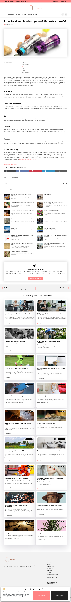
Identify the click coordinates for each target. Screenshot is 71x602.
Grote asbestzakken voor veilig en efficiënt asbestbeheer (16, 506)
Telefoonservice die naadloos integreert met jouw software (18, 396)
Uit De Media (11, 14)
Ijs (22, 66)
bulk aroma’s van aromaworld (27, 159)
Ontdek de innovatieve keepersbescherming (16, 368)
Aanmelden (49, 570)
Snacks (23, 68)
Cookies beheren (60, 595)
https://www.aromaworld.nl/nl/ (12, 164)
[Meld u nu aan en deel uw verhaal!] (35, 265)
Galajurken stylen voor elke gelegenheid (19, 251)
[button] (67, 589)
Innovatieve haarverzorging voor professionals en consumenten (50, 479)
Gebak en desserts (26, 64)
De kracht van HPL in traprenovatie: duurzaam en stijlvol (18, 424)
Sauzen (23, 70)
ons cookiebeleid (13, 597)
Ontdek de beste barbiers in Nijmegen (15, 341)
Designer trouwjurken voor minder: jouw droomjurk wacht (51, 396)
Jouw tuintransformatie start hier (46, 423)
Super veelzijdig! (26, 72)
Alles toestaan (41, 595)
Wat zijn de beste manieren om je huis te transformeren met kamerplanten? (48, 533)
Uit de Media (49, 568)
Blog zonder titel (47, 194)
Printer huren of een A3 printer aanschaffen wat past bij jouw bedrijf (18, 314)
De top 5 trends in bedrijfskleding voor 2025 (16, 478)
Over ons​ (23, 14)
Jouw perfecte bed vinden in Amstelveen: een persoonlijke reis (17, 451)
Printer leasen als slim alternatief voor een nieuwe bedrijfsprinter (50, 314)
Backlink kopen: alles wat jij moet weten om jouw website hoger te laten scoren (52, 576)
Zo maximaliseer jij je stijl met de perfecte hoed (49, 505)
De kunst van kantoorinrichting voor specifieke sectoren (49, 451)
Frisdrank (24, 62)
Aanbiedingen (9, 24)
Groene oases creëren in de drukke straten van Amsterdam (49, 341)
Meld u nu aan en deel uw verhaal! (35, 269)
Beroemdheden (50, 566)
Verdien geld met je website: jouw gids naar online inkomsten (52, 582)
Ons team (29, 14)
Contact (35, 14)
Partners (18, 14)
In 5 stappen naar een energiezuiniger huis (16, 533)
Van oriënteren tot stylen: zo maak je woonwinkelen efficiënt (51, 369)
